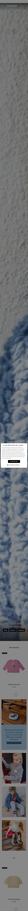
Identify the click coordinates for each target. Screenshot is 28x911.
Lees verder (8, 458)
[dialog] (14, 455)
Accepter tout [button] (14, 461)
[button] (14, 465)
